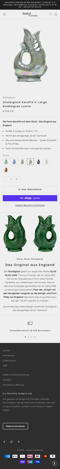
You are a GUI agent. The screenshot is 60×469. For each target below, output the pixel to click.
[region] (30, 326)
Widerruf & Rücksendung (15, 374)
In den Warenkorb (30, 189)
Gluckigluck (9, 97)
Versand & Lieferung (13, 384)
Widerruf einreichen (15, 426)
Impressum (9, 355)
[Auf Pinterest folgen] (18, 441)
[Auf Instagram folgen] (11, 441)
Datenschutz (9, 360)
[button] (54, 463)
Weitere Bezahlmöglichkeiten (30, 205)
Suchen (6, 350)
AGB (5, 365)
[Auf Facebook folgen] (4, 441)
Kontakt (7, 379)
